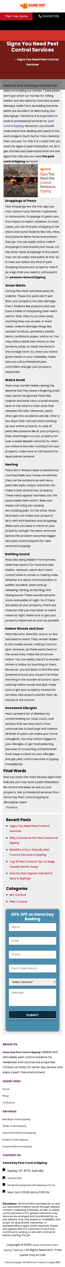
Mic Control (18, 895)
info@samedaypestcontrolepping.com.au (31, 1185)
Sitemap (18, 1250)
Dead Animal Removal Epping (19, 1132)
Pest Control (18, 902)
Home (10, 59)
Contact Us (9, 1102)
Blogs (6, 1095)
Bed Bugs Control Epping (16, 1119)
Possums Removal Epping (17, 1146)
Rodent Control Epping (15, 1139)
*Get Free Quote (16, 16)
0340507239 (50, 16)
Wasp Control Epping (14, 1126)
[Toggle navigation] (59, 25)
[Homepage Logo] (32, 6)
